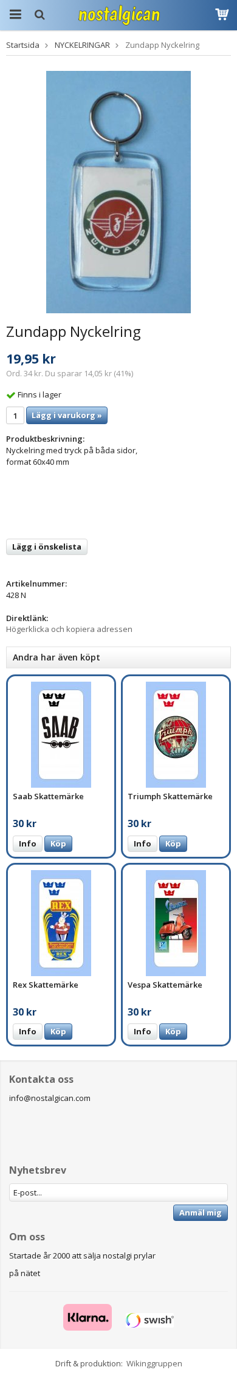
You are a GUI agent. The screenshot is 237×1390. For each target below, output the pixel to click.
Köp (58, 843)
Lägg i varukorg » (67, 415)
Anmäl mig (200, 1212)
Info (27, 843)
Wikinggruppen (154, 1363)
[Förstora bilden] (118, 190)
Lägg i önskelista (46, 546)
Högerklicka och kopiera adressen (69, 629)
